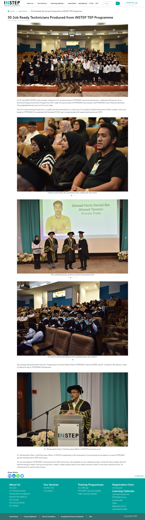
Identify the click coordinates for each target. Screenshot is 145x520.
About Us (30, 3)
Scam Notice (13, 517)
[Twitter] (22, 476)
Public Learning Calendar (87, 494)
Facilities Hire (49, 488)
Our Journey (14, 500)
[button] (19, 155)
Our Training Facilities (17, 491)
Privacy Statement (30, 517)
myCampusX (82, 3)
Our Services (41, 3)
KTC (97, 3)
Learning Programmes (120, 494)
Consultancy (48, 491)
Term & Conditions (48, 517)
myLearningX (117, 500)
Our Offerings (83, 488)
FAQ (90, 517)
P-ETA (91, 3)
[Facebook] (10, 476)
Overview (13, 488)
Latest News (72, 3)
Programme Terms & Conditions (72, 517)
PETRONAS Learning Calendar (89, 491)
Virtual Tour (130, 3)
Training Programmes (90, 484)
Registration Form (123, 484)
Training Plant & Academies (19, 494)
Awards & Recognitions (18, 497)
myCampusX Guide (119, 509)
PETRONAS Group (119, 497)
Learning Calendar (57, 3)
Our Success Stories (17, 503)
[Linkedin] (14, 476)
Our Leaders (14, 506)
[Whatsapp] (18, 476)
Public (114, 503)
